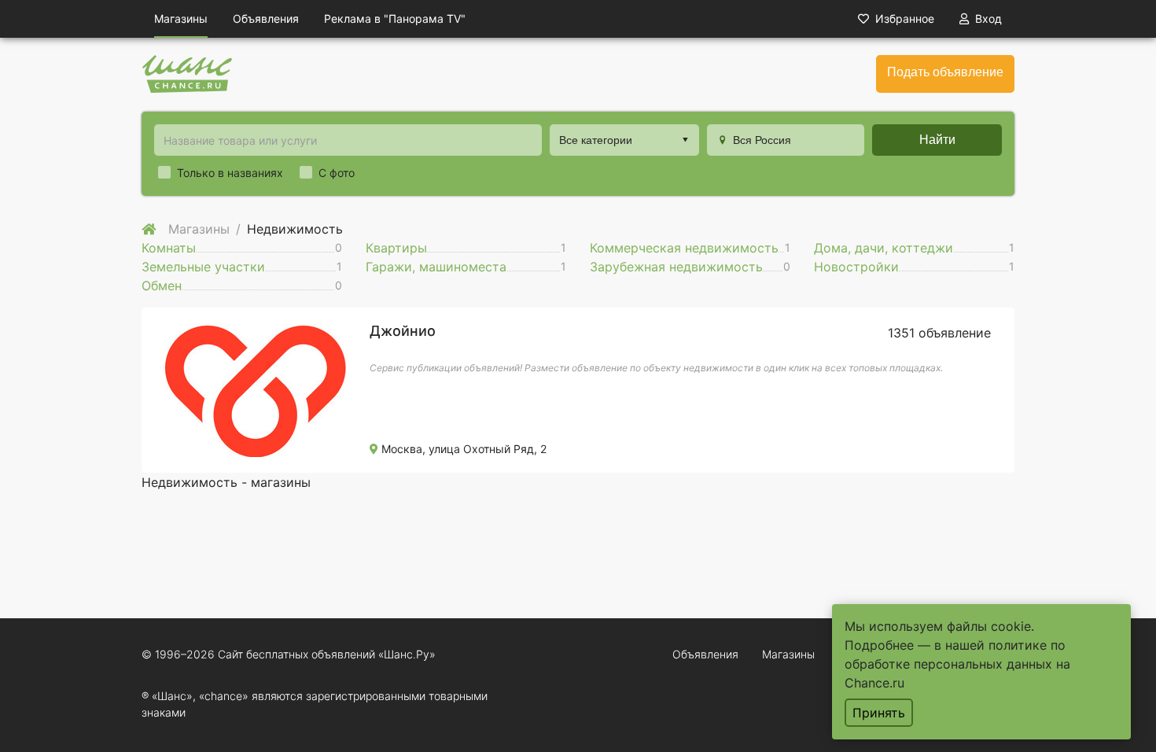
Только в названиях (230, 172)
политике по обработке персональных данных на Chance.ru (957, 664)
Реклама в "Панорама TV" (395, 18)
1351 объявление (939, 333)
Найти (937, 139)
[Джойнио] (255, 388)
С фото (336, 172)
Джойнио (403, 331)
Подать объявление (945, 72)
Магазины (181, 18)
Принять (878, 713)
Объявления (266, 18)
